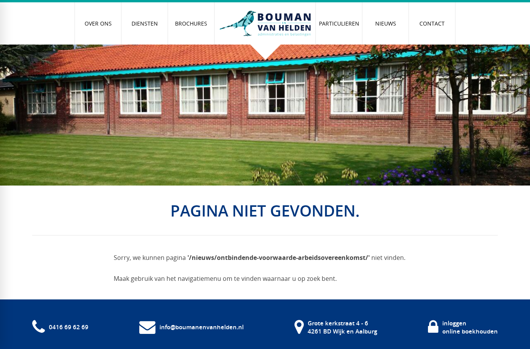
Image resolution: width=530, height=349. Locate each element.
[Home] (265, 23)
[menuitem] (98, 23)
